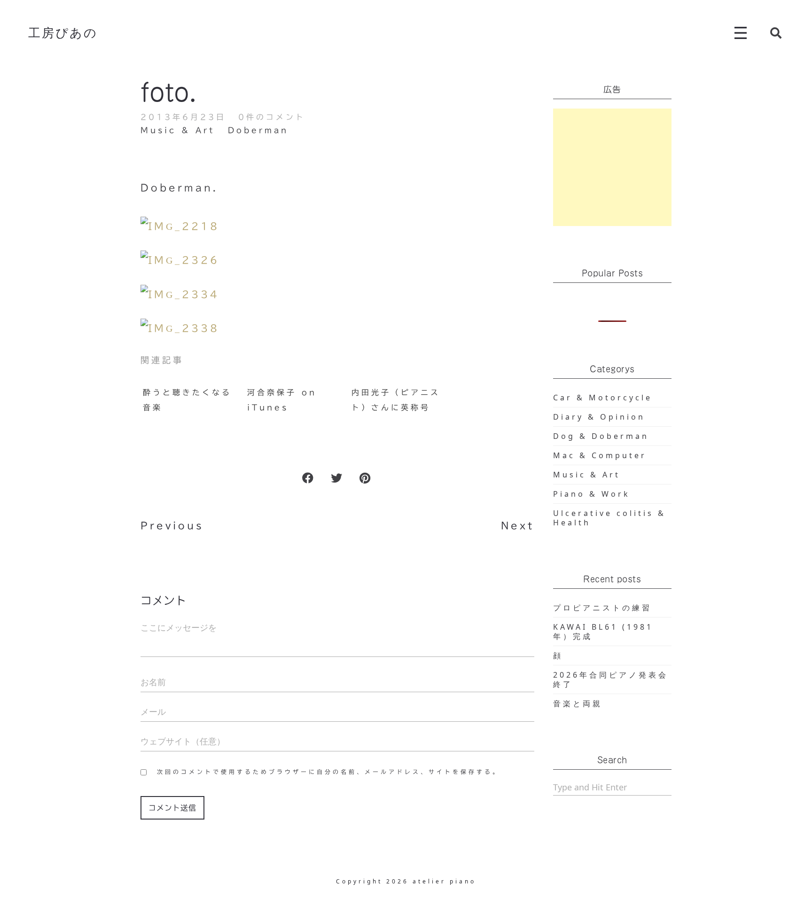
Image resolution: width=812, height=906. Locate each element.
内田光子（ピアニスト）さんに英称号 (395, 400)
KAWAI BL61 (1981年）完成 (603, 631)
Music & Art (178, 130)
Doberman (258, 130)
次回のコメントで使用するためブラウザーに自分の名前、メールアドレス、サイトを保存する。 (328, 771)
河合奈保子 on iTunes (282, 400)
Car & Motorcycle (602, 397)
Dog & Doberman (601, 436)
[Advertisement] (612, 167)
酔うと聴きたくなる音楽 (187, 400)
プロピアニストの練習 (602, 607)
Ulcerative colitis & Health (609, 517)
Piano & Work (591, 494)
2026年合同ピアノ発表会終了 (610, 679)
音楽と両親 (577, 703)
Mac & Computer (600, 455)
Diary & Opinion (599, 417)
